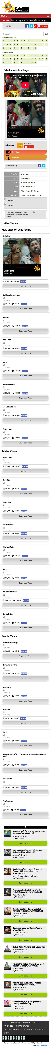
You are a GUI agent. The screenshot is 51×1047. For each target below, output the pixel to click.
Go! (46, 34)
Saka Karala (25, 174)
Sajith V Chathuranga (28, 187)
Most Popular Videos (23, 1026)
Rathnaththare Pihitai (10, 665)
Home (5, 1022)
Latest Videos (8, 1026)
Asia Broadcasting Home (31, 1022)
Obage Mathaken (8, 525)
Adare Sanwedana (9, 384)
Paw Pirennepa (8, 801)
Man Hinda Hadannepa (10, 642)
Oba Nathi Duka (8, 614)
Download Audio (25, 843)
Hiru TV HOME (15, 1022)
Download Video (25, 286)
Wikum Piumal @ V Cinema (30, 191)
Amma (5, 362)
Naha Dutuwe (7, 779)
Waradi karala (7, 429)
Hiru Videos (39, 1029)
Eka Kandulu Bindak (9, 407)
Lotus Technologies (42, 1045)
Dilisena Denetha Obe (10, 592)
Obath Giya (6, 480)
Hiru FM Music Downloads (12, 1029)
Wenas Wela (7, 340)
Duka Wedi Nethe (8, 547)
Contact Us (7, 1033)
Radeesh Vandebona (28, 183)
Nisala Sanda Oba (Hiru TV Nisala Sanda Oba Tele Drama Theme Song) (24, 755)
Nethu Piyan (7, 236)
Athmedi (6, 317)
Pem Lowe (6, 710)
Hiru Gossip (28, 1029)
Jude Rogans (25, 178)
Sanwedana (7, 687)
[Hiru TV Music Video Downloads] (16, 6)
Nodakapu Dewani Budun (11, 295)
